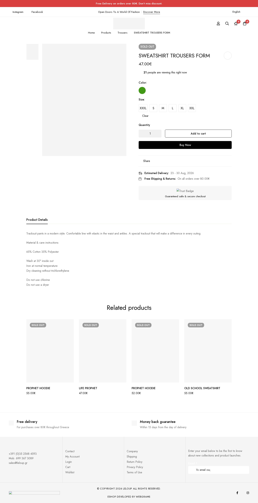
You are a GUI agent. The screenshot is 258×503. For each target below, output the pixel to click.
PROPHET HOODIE (38, 388)
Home (91, 33)
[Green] (142, 90)
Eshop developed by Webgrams (129, 496)
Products (106, 33)
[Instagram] (247, 492)
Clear (145, 116)
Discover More (151, 12)
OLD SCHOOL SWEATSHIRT (202, 388)
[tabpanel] (129, 259)
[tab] (37, 220)
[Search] (227, 23)
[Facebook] (237, 492)
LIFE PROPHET (88, 388)
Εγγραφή (245, 465)
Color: (143, 83)
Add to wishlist (228, 56)
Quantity (144, 125)
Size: (142, 99)
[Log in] (218, 23)
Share (146, 161)
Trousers (122, 33)
